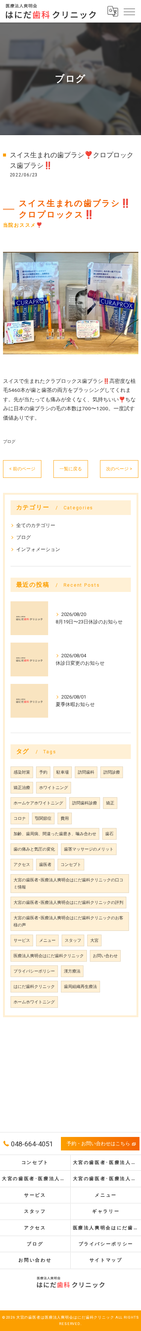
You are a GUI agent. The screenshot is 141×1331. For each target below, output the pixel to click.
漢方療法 (72, 971)
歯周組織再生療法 (80, 986)
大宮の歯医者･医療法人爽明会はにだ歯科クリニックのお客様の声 (68, 921)
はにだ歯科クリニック (34, 986)
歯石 (109, 833)
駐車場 (62, 772)
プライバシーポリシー (34, 971)
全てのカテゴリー (35, 525)
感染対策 (22, 772)
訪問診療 (111, 772)
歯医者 (45, 864)
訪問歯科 (86, 772)
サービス (22, 940)
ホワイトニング (53, 787)
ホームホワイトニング (34, 1002)
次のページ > (119, 468)
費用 (65, 818)
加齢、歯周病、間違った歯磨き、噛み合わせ (55, 833)
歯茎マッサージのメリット (89, 849)
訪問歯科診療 (84, 803)
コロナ (20, 818)
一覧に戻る (70, 468)
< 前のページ (22, 468)
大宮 (94, 940)
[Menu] (129, 11)
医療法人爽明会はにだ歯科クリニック (49, 955)
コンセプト (71, 864)
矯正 (110, 803)
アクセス (22, 864)
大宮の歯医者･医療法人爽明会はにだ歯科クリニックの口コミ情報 (68, 884)
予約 (43, 772)
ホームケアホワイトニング (38, 803)
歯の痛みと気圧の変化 (34, 849)
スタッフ (73, 940)
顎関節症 (43, 818)
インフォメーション (38, 549)
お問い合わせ (105, 955)
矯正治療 (22, 787)
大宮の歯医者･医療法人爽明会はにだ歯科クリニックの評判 (68, 902)
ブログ (9, 441)
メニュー (47, 940)
